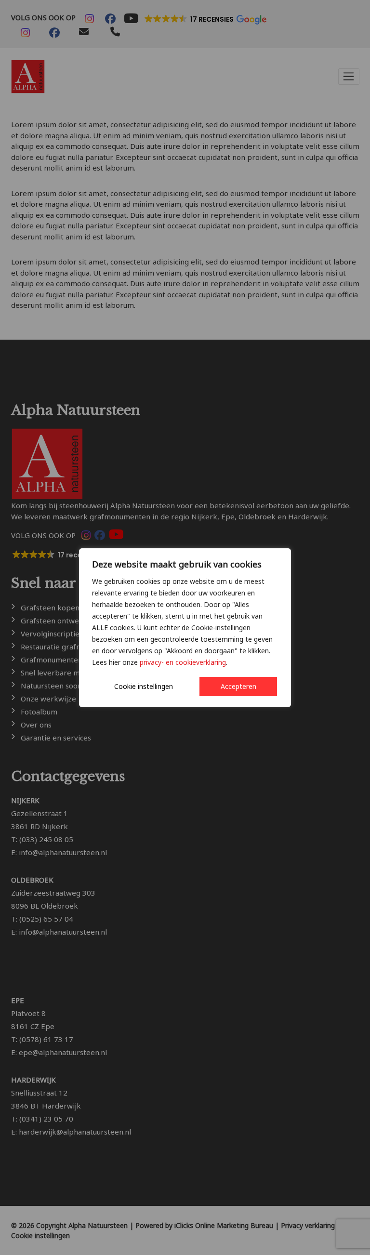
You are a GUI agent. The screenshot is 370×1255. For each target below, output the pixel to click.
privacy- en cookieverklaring (183, 662)
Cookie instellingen (143, 686)
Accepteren (238, 686)
